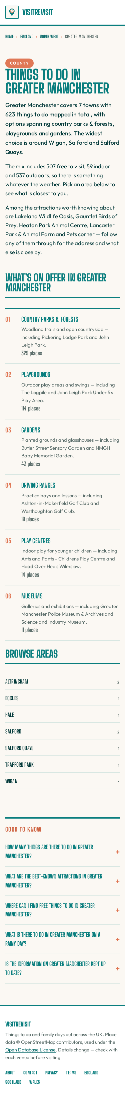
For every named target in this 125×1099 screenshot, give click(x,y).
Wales (34, 1082)
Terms (71, 1072)
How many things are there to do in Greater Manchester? (49, 852)
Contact (30, 1072)
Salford (62, 731)
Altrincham (62, 681)
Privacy (51, 1072)
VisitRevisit (37, 12)
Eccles (62, 698)
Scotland (13, 1082)
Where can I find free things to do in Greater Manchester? (50, 910)
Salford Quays (62, 748)
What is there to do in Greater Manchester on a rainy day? (52, 939)
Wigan (62, 781)
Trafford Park (62, 764)
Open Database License (30, 1050)
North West (49, 36)
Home (9, 36)
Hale (62, 714)
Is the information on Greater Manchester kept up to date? (55, 968)
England (27, 36)
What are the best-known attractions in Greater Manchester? (53, 881)
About (10, 1072)
